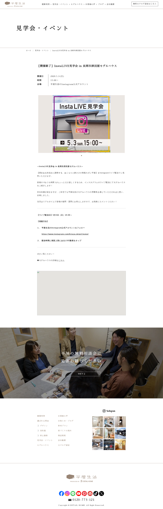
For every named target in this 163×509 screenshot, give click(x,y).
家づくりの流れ (65, 431)
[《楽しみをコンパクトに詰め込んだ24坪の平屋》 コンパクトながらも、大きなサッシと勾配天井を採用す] (120, 421)
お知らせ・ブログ (66, 421)
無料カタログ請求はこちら (144, 4)
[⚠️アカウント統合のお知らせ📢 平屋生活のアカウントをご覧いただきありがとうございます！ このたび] (109, 444)
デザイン (44, 426)
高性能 (43, 431)
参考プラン (63, 426)
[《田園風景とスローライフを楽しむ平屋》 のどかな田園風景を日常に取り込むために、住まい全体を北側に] (109, 433)
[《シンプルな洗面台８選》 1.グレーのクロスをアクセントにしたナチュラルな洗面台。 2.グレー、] (97, 433)
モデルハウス (77, 4)
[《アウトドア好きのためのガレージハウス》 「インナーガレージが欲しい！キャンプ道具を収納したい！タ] (97, 444)
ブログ (101, 4)
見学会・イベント (60, 4)
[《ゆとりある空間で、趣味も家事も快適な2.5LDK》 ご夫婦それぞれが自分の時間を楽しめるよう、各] (97, 421)
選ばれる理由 (43, 421)
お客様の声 (90, 4)
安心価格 (44, 435)
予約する (81, 374)
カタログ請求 (64, 445)
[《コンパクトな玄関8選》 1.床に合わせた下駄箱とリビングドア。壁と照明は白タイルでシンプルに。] (120, 444)
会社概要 (110, 4)
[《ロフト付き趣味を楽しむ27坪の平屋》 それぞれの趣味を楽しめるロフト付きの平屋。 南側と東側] (109, 421)
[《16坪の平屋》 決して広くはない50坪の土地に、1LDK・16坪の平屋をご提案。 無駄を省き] (120, 433)
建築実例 (46, 4)
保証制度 (62, 435)
